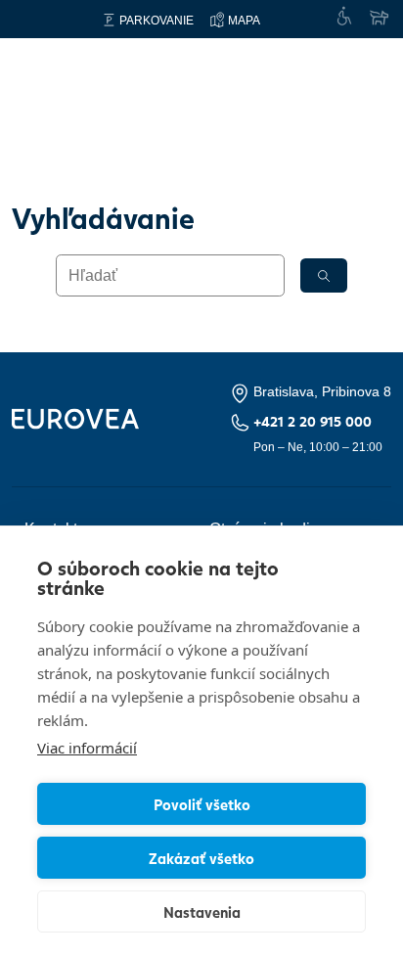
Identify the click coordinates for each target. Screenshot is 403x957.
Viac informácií (87, 747)
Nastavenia (202, 912)
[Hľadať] (323, 275)
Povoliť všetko (202, 804)
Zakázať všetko (201, 858)
